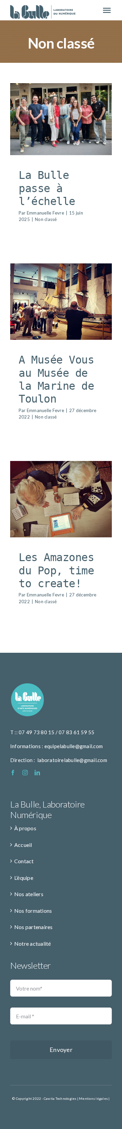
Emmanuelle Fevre (45, 213)
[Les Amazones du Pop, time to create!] (61, 499)
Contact (24, 861)
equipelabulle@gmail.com (73, 746)
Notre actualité (32, 943)
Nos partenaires (33, 927)
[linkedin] (37, 772)
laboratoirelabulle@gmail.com (72, 760)
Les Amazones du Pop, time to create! (56, 570)
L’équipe (23, 877)
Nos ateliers (28, 894)
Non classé (61, 132)
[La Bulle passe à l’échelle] (61, 119)
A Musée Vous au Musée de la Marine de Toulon (56, 379)
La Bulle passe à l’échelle (47, 188)
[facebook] (13, 772)
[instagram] (25, 772)
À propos (25, 828)
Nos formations (33, 910)
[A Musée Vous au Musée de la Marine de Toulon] (61, 301)
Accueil (23, 844)
